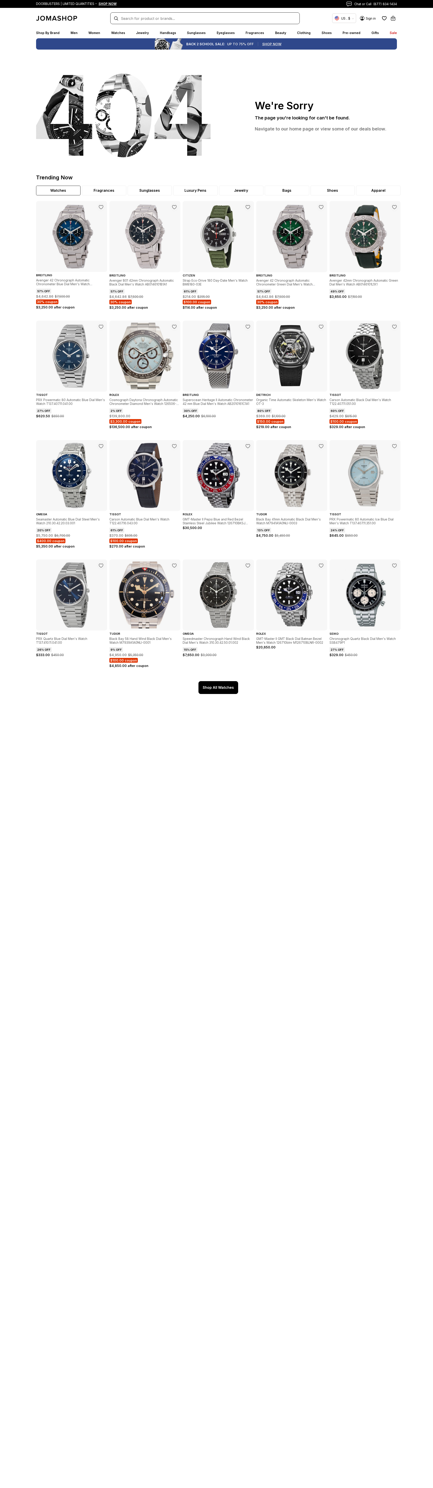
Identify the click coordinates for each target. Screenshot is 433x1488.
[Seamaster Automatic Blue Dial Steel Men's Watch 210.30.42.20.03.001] (101, 446)
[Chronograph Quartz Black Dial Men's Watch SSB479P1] (394, 565)
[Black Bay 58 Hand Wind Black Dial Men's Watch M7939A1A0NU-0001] (174, 565)
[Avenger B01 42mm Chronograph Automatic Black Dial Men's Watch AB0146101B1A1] (174, 207)
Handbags (168, 33)
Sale (393, 33)
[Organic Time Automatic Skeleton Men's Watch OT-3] (321, 326)
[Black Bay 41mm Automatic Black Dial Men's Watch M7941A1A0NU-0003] (321, 446)
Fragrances (255, 33)
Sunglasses (196, 33)
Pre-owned (351, 33)
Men (74, 33)
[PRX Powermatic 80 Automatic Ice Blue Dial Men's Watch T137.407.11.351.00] (394, 446)
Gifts (375, 33)
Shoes (327, 33)
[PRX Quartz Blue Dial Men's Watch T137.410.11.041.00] (101, 565)
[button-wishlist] (384, 18)
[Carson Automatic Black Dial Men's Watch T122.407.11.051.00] (394, 326)
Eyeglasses (226, 33)
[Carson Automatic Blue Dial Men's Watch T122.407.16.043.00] (174, 446)
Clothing (304, 33)
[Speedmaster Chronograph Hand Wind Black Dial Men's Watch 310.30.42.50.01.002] (248, 565)
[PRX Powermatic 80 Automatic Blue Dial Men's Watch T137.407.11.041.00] (101, 326)
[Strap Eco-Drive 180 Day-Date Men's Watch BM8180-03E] (248, 207)
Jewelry (142, 33)
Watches (118, 33)
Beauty (280, 33)
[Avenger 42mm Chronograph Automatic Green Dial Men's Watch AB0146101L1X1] (394, 207)
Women (94, 33)
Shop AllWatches (218, 687)
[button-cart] (393, 18)
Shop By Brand (48, 33)
